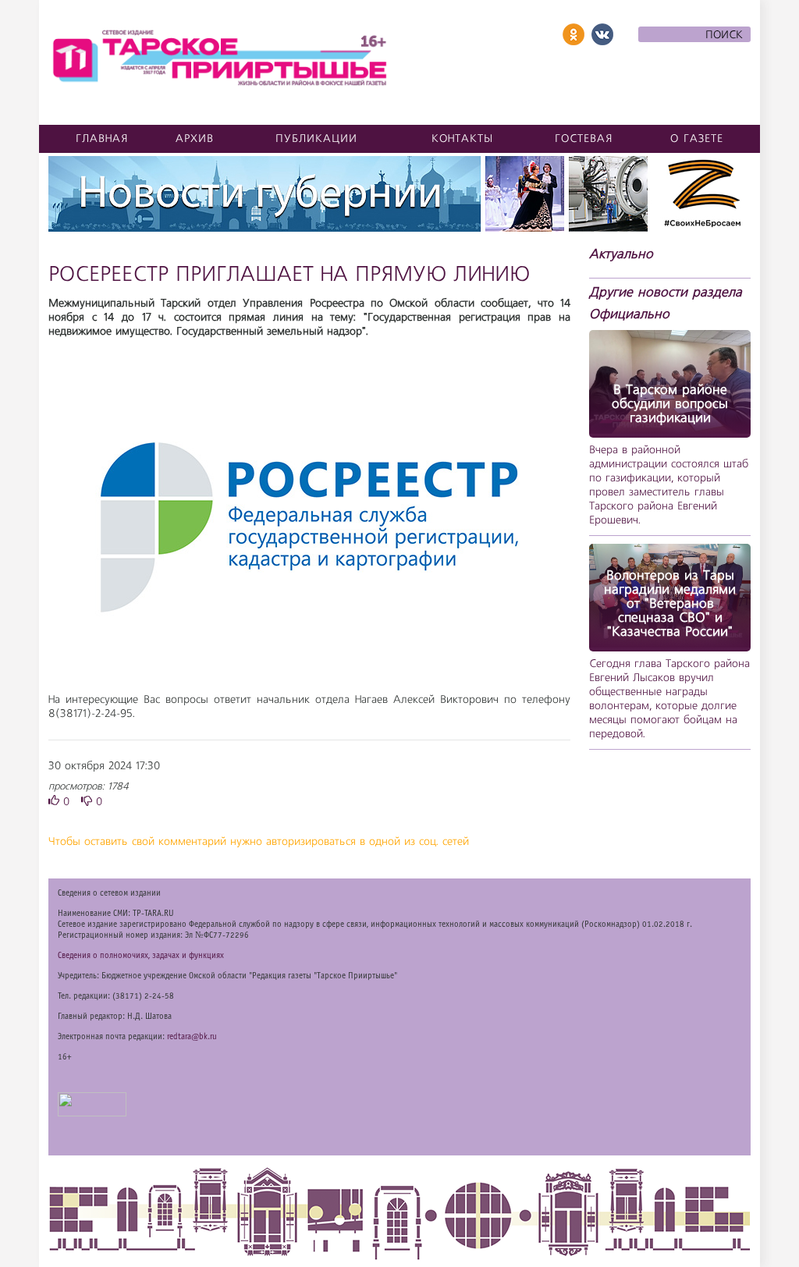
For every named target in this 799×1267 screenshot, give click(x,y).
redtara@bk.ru (192, 1037)
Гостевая (584, 138)
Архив (195, 138)
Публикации (316, 138)
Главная (102, 138)
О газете (696, 138)
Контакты (462, 138)
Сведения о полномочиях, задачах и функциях (141, 956)
